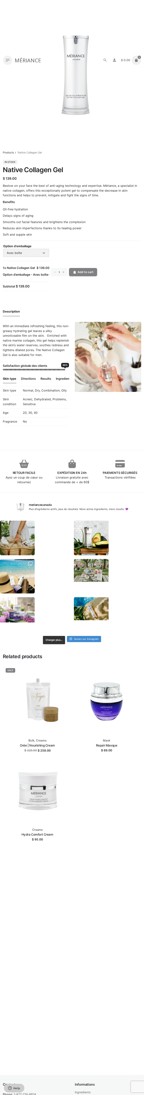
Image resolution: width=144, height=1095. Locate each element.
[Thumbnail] (17, 538)
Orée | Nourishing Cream (37, 745)
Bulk (31, 740)
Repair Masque (106, 745)
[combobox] (26, 253)
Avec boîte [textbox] (14, 253)
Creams (41, 740)
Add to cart (85, 272)
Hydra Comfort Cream (37, 834)
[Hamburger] (7, 60)
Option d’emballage (17, 246)
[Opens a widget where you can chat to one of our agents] (14, 1088)
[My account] (114, 60)
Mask (106, 740)
